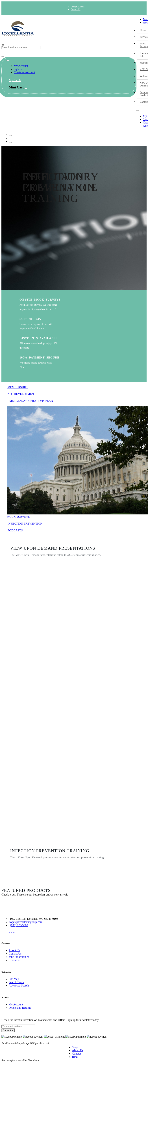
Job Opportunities (19, 956)
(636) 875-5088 (77, 6)
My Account (21, 65)
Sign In (18, 69)
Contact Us (75, 9)
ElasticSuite (33, 1060)
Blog (75, 1056)
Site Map (14, 979)
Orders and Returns (20, 1007)
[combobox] (20, 47)
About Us (14, 950)
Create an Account (24, 72)
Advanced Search (19, 985)
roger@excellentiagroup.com (25, 921)
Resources (14, 960)
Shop (75, 1047)
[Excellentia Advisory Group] (68, 28)
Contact (76, 1053)
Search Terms (16, 982)
